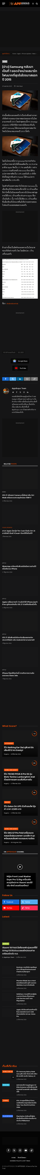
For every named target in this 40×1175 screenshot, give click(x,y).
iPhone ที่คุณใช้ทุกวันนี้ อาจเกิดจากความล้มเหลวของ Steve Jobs (18, 674)
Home (14, 53)
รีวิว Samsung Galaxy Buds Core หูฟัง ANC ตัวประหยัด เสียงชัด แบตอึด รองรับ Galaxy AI (26, 1073)
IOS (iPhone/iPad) (9, 352)
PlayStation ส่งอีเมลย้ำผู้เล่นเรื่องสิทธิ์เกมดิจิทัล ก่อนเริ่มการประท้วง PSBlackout (26, 1118)
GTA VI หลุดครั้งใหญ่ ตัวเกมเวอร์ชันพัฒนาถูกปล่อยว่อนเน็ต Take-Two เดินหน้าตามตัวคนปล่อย (26, 1103)
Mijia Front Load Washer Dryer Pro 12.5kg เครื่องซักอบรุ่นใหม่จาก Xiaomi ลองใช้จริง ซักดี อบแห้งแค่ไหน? (19, 881)
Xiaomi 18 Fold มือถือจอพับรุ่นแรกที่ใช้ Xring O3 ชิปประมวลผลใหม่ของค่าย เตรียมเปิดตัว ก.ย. (19, 950)
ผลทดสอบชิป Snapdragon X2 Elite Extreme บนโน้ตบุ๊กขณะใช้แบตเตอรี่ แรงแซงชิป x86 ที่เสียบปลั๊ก (26, 1088)
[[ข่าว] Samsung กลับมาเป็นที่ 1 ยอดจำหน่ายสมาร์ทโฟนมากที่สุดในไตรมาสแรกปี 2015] (20, 100)
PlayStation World (9, 1116)
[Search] (36, 3)
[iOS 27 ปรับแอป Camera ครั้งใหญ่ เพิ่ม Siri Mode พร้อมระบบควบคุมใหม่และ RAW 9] (20, 479)
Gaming (5, 1100)
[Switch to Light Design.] (33, 4)
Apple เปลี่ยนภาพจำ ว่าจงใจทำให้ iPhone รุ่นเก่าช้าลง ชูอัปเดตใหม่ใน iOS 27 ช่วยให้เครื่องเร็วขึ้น (20, 603)
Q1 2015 (21, 352)
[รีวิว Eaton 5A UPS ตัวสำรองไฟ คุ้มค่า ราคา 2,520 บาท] (20, 802)
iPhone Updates (26, 53)
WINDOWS (6, 1085)
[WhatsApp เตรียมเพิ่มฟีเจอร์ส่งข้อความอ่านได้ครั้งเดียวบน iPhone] (20, 550)
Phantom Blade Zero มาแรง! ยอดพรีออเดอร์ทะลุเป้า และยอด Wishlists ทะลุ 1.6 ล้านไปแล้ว (26, 982)
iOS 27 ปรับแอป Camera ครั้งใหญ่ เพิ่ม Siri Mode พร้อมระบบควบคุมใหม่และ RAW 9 (18, 496)
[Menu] (3, 3)
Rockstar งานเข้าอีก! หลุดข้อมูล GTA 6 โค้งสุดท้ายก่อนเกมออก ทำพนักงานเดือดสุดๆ (26, 969)
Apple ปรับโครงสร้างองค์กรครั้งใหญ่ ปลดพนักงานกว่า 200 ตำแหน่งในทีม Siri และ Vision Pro (26, 1012)
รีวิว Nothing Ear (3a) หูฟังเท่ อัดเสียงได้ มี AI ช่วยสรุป (19, 749)
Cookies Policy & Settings (20, 1161)
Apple (19, 53)
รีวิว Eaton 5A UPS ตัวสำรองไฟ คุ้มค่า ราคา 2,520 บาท (20, 808)
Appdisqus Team (19, 388)
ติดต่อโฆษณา (22, 1157)
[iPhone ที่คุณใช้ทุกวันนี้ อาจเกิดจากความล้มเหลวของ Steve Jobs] (20, 657)
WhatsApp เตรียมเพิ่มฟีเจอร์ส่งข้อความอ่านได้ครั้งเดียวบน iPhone (19, 567)
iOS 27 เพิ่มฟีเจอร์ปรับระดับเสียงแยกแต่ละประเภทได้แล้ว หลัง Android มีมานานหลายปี (18, 638)
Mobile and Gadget (9, 1071)
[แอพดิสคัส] (19, 3)
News (33, 53)
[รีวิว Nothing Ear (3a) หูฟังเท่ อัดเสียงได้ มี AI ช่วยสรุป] (20, 743)
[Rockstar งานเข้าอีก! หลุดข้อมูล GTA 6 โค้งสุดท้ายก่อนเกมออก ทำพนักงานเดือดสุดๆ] (8, 970)
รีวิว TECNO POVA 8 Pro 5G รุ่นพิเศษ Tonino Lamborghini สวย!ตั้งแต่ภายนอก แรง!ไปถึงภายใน (19, 776)
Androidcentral (12, 303)
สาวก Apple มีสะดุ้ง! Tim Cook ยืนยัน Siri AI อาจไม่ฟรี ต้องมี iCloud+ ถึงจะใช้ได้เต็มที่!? (18, 532)
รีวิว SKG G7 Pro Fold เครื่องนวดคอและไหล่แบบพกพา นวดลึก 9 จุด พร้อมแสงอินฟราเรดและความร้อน (19, 835)
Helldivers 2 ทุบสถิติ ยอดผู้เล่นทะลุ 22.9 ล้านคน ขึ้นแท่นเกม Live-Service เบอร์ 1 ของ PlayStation (26, 997)
